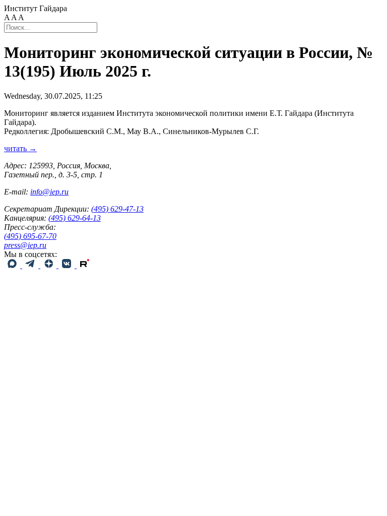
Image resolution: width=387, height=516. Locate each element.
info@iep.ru (49, 191)
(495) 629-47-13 (117, 209)
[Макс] (13, 265)
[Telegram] (31, 265)
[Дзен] (49, 265)
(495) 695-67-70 (30, 236)
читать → (20, 148)
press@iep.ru (25, 245)
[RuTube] (85, 265)
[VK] (67, 265)
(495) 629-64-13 (74, 218)
